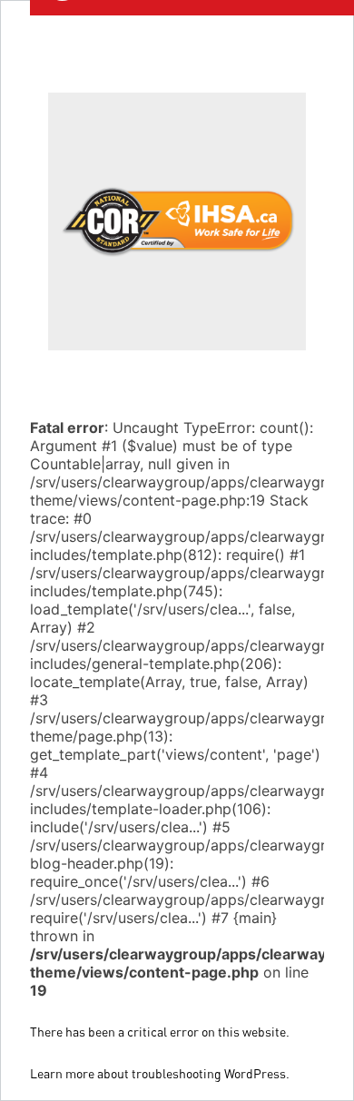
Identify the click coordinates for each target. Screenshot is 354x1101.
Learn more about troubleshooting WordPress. (160, 1073)
